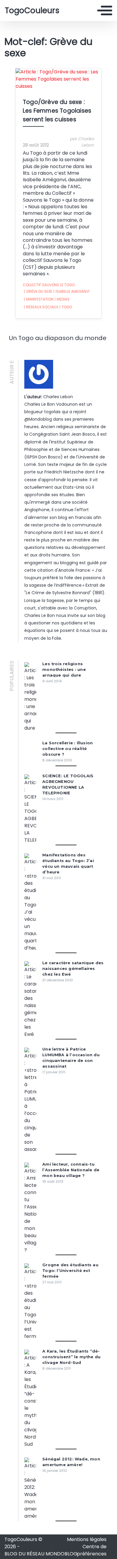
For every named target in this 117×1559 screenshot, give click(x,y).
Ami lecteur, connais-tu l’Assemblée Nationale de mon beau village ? (70, 1170)
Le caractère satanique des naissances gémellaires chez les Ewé (73, 969)
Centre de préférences (91, 1550)
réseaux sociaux (41, 307)
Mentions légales (86, 1539)
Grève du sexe (38, 291)
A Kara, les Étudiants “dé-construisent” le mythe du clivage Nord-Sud (71, 1357)
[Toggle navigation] (104, 10)
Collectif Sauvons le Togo (49, 284)
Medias (62, 299)
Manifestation (38, 299)
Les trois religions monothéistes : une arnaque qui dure (64, 669)
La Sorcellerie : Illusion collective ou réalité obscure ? (67, 749)
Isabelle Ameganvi (71, 291)
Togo (65, 307)
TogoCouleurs (32, 10)
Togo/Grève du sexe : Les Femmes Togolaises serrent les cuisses (57, 110)
